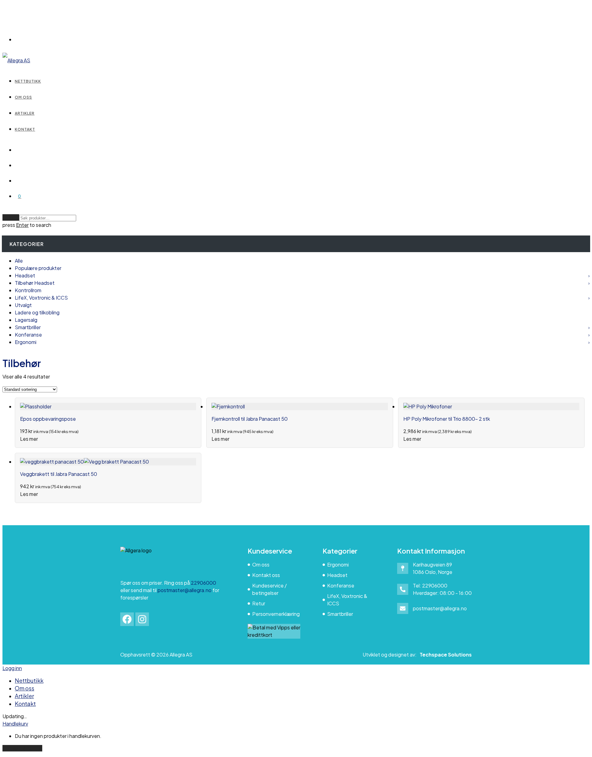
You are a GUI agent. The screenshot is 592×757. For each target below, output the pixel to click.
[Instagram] (142, 619)
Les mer (29, 439)
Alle (19, 260)
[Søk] (18, 150)
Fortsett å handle (22, 748)
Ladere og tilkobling (37, 312)
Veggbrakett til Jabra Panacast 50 (58, 474)
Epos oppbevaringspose (48, 418)
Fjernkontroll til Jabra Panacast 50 (250, 418)
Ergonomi (302, 342)
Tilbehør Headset (302, 283)
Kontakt (25, 129)
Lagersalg (26, 320)
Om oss (23, 97)
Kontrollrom (28, 290)
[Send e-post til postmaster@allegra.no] (402, 608)
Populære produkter (38, 268)
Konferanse (302, 334)
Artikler (25, 113)
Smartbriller (302, 327)
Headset (302, 275)
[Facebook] (127, 619)
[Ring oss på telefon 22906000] (402, 589)
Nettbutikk (28, 81)
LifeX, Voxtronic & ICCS (302, 297)
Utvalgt (23, 305)
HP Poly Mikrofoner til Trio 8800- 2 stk (446, 418)
